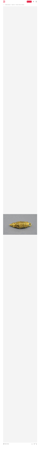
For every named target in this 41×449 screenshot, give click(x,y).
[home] (3, 4)
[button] (20, 224)
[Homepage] (4, 2)
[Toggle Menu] (36, 1)
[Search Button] (33, 1)
